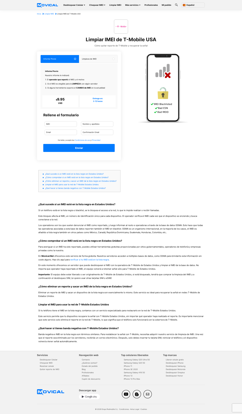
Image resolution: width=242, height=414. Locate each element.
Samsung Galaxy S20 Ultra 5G (137, 360)
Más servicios (132, 5)
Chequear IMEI (96, 5)
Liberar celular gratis (175, 360)
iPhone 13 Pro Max (132, 379)
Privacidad (96, 140)
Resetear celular (47, 366)
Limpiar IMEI (115, 5)
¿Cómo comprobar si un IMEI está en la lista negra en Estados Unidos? (77, 177)
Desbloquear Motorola (175, 369)
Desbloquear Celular (73, 5)
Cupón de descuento (91, 379)
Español (190, 5)
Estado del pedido (90, 366)
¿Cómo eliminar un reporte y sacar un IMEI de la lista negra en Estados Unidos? (81, 181)
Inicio (39, 14)
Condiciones (124, 409)
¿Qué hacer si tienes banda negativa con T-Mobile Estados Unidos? (75, 188)
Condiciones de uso (82, 140)
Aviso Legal (134, 409)
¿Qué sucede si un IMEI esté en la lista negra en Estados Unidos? (74, 174)
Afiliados (85, 376)
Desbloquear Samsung (175, 366)
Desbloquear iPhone (174, 363)
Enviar (79, 147)
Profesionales (151, 5)
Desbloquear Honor (174, 376)
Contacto (86, 360)
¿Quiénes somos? (89, 363)
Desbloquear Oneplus (175, 372)
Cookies (143, 409)
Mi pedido (166, 5)
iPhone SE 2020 (131, 369)
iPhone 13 (128, 376)
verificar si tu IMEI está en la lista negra (89, 259)
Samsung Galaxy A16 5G (134, 372)
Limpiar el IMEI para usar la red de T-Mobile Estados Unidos (72, 184)
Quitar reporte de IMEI (49, 369)
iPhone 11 (128, 366)
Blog (84, 369)
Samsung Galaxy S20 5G (134, 363)
